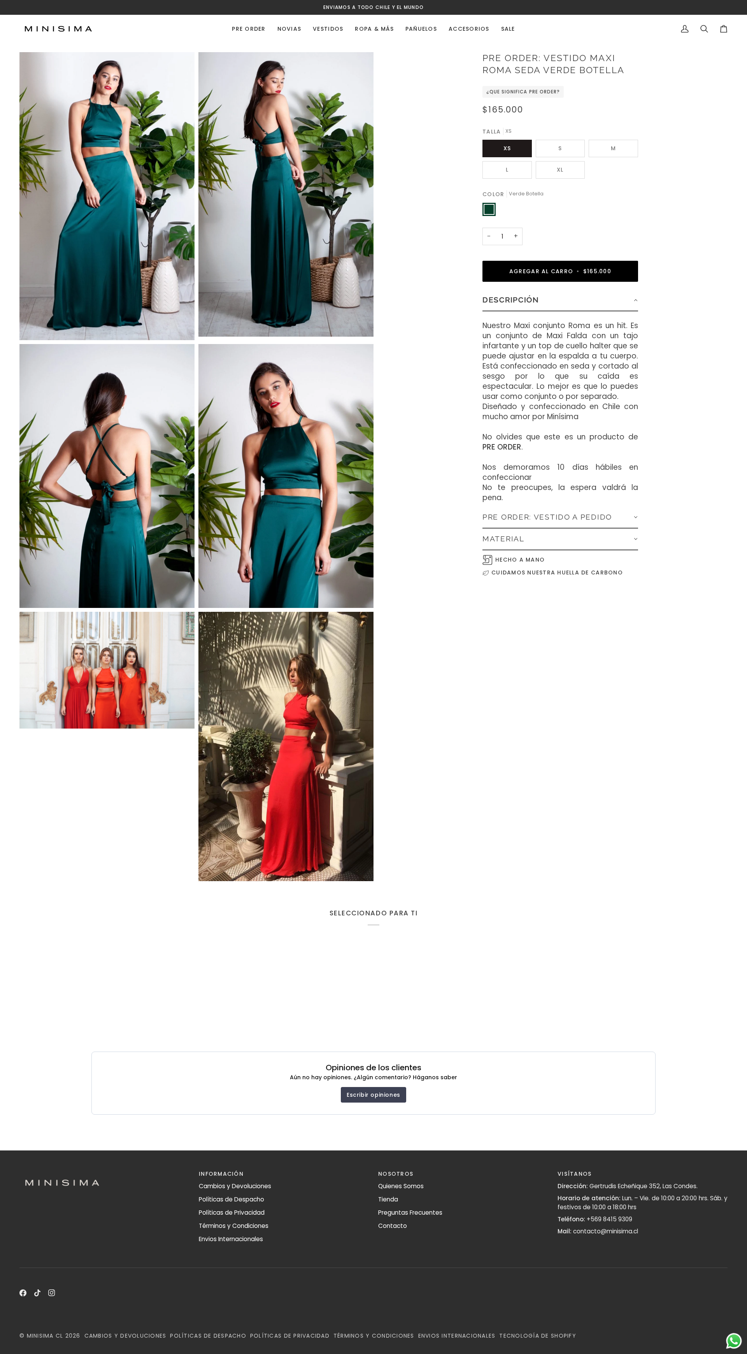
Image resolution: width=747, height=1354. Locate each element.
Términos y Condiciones (233, 1226)
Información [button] (221, 1174)
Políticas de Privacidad (232, 1212)
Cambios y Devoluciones (235, 1186)
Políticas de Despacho (231, 1199)
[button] (248, 29)
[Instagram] (51, 1292)
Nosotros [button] (395, 1174)
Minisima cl (45, 1336)
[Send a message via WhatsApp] (734, 1341)
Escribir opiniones (373, 1095)
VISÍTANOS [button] (574, 1174)
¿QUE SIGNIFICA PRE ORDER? (523, 92)
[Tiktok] (37, 1292)
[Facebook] (22, 1292)
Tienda (388, 1199)
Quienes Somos (401, 1186)
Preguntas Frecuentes (410, 1212)
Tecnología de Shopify (537, 1336)
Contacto (392, 1226)
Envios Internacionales (231, 1239)
